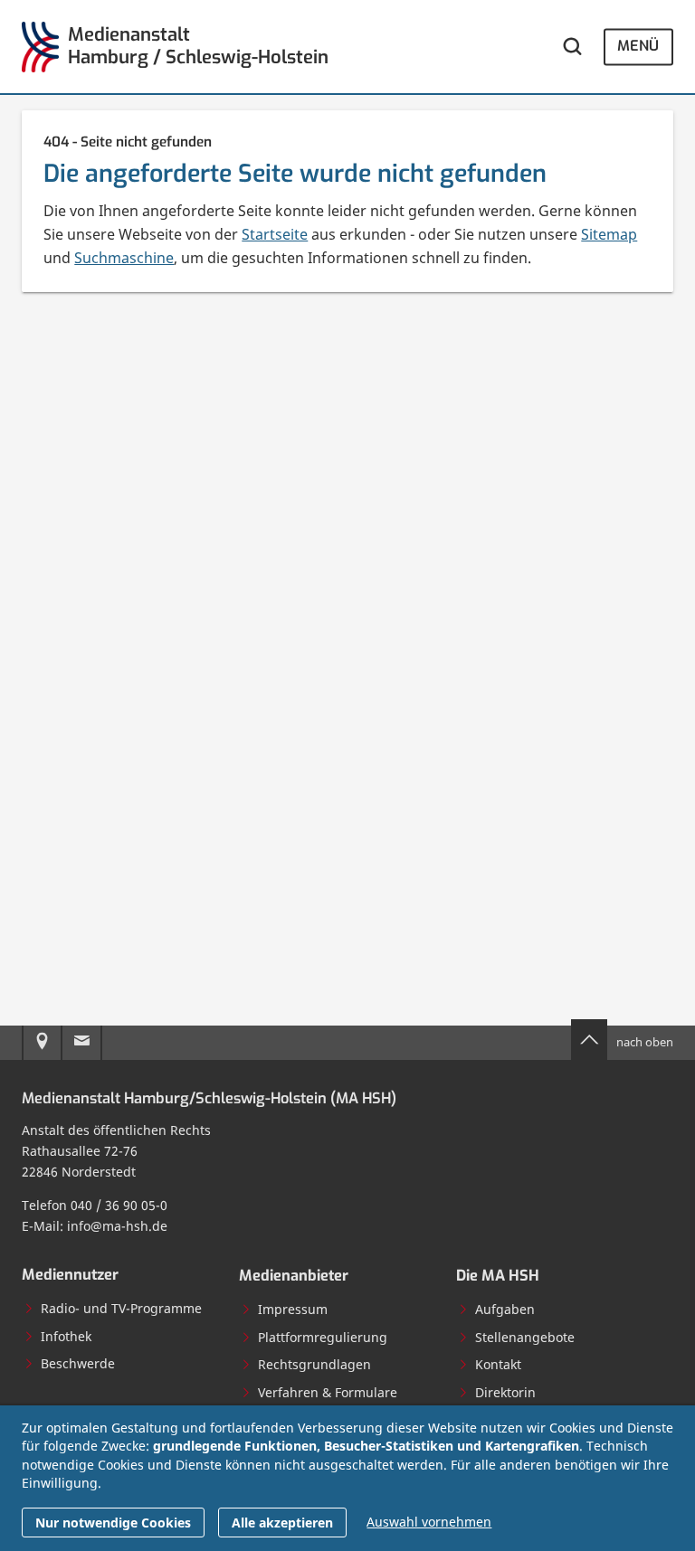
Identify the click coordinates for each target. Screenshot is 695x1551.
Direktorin (505, 1392)
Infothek (66, 1336)
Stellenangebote (525, 1337)
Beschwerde (78, 1363)
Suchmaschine (124, 258)
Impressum (293, 1309)
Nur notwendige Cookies (113, 1522)
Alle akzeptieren (282, 1522)
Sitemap (609, 234)
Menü (638, 46)
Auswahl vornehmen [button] (429, 1521)
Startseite (275, 234)
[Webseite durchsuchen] (571, 46)
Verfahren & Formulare (327, 1392)
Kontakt (498, 1364)
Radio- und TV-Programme (121, 1308)
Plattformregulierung (322, 1337)
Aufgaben (505, 1309)
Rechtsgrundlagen (314, 1364)
